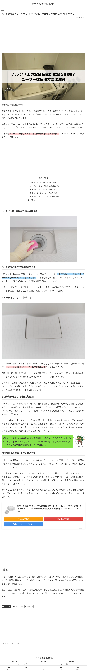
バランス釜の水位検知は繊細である (45, 186)
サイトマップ (22, 664)
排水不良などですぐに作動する (43, 189)
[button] (80, 426)
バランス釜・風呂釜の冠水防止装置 (43, 183)
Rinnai (43, 661)
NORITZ (15, 661)
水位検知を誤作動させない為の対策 (45, 196)
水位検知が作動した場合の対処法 (44, 193)
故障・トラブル (18, 606)
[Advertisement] (43, 35)
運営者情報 (65, 664)
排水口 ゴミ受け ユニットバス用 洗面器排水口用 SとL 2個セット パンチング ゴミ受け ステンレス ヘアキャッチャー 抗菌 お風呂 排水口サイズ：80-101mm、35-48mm (49, 507)
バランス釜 (7, 606)
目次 (40, 178)
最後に (32, 200)
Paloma (71, 661)
